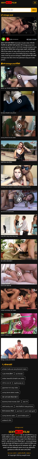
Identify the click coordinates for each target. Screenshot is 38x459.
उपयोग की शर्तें (21, 453)
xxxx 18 (25, 402)
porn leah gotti (30, 411)
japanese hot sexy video (10, 388)
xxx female (19, 374)
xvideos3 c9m (6, 420)
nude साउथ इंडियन (7, 374)
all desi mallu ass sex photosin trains (14, 369)
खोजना (34, 10)
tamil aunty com (7, 406)
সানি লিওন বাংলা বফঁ (6, 383)
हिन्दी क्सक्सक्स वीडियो (8, 411)
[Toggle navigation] (35, 2)
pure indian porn (23, 416)
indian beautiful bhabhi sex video (13, 378)
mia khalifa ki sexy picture (24, 406)
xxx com (17, 435)
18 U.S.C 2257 (11, 453)
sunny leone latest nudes (10, 392)
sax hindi (20, 411)
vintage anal (19, 427)
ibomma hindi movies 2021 (11, 402)
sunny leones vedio (8, 416)
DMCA (28, 453)
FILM (9, 2)
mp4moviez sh (19, 383)
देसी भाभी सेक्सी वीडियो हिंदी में (10, 397)
